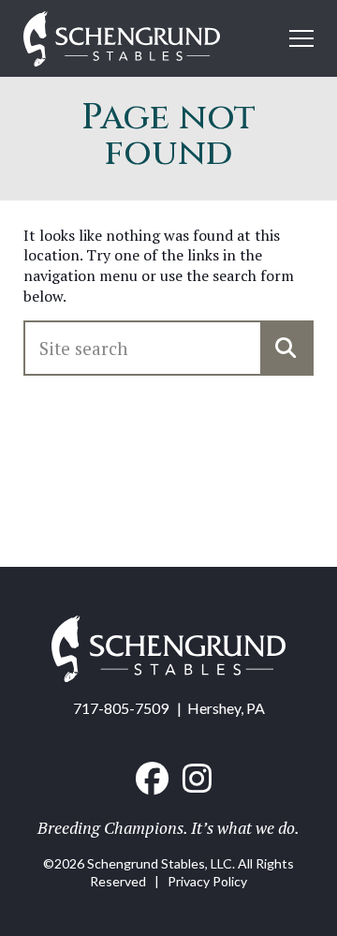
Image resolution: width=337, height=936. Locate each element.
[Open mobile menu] (301, 38)
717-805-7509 (120, 708)
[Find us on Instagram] (197, 778)
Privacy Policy (207, 881)
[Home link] (168, 676)
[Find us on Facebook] (152, 778)
